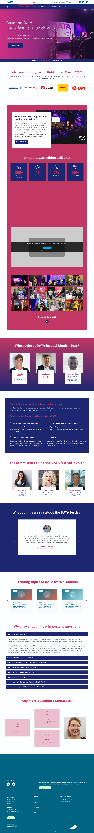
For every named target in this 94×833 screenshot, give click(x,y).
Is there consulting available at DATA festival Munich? (25, 687)
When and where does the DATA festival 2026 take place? (26, 663)
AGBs (58, 831)
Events (34, 3)
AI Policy (61, 831)
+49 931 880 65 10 (15, 822)
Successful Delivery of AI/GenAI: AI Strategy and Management (72, 606)
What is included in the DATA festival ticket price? (24, 667)
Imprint (48, 831)
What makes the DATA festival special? (20, 672)
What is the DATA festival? (16, 634)
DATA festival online (43, 61)
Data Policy (53, 831)
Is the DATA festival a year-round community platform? (26, 682)
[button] (87, 2)
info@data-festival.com (17, 731)
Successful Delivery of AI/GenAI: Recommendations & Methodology (47, 606)
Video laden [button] (48, 248)
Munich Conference (24, 6)
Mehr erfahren (47, 245)
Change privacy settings (66, 799)
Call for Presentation (55, 6)
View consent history (65, 801)
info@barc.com (14, 824)
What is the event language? (17, 677)
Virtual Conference (39, 6)
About (66, 6)
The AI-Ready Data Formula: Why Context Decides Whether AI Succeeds (21, 606)
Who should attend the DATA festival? (20, 658)
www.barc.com (13, 826)
